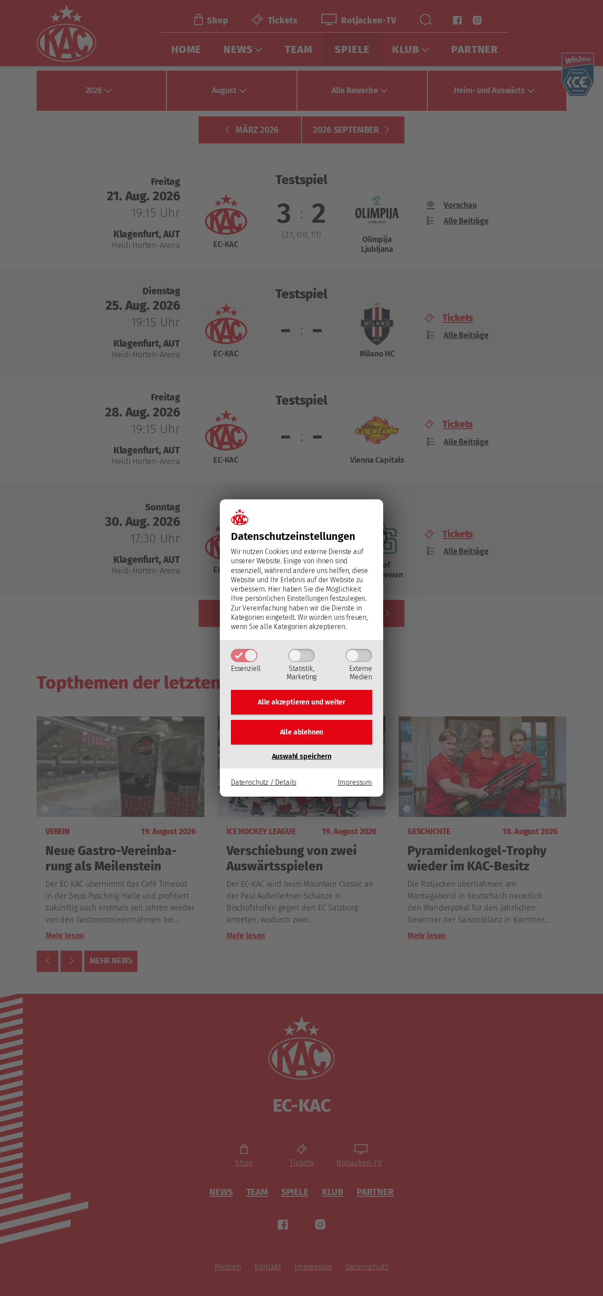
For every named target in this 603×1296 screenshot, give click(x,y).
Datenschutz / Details (263, 782)
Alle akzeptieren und (301, 702)
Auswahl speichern (302, 756)
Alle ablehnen (302, 732)
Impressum (355, 782)
